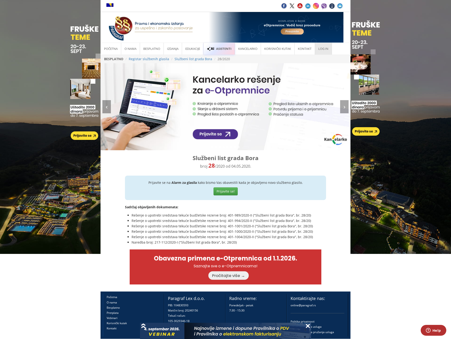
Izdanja (173, 49)
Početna (111, 49)
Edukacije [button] (192, 49)
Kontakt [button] (304, 49)
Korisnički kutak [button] (277, 49)
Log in (323, 49)
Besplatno (151, 49)
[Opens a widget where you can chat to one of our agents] (433, 331)
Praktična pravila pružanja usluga (312, 332)
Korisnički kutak (117, 323)
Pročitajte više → (228, 275)
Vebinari (112, 318)
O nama (130, 49)
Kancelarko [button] (247, 49)
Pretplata (113, 313)
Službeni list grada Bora (193, 59)
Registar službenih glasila (149, 59)
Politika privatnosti (303, 321)
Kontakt (112, 328)
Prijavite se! (226, 191)
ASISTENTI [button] (223, 49)
